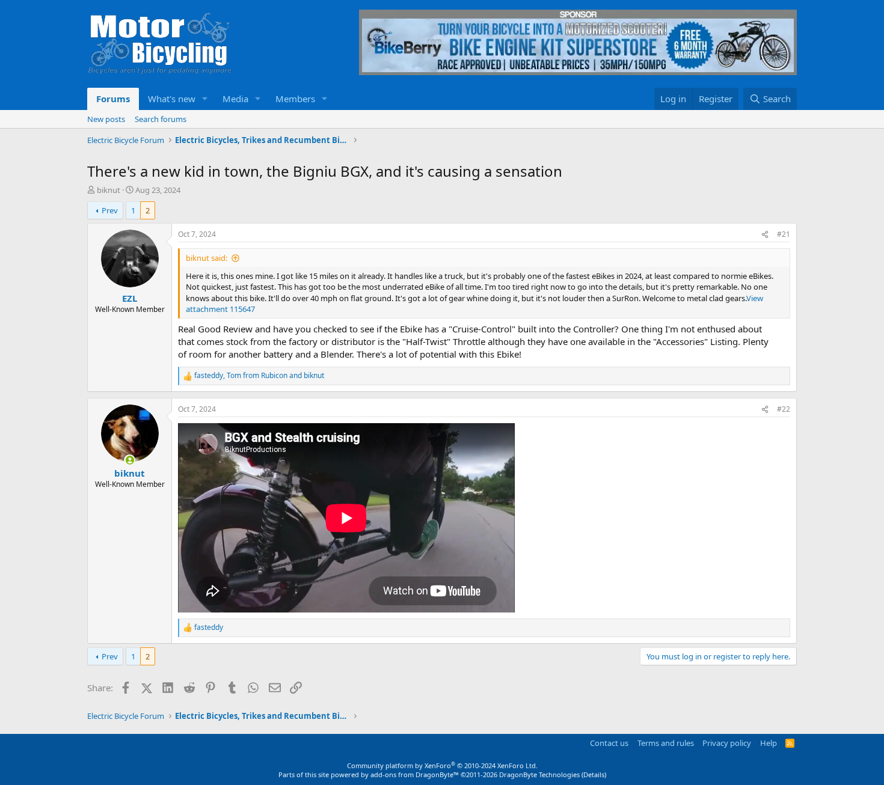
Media (235, 99)
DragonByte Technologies (539, 774)
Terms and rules (665, 743)
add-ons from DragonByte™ (414, 774)
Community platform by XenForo (442, 765)
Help (768, 743)
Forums (113, 99)
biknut (108, 190)
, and (259, 375)
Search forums (160, 119)
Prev (110, 210)
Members (295, 99)
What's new (171, 99)
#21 (783, 234)
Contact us (609, 743)
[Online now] (129, 460)
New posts (106, 119)
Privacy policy (726, 743)
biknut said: (206, 257)
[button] (205, 99)
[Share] (765, 235)
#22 (783, 409)
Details (593, 774)
